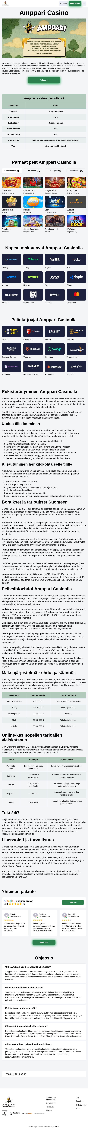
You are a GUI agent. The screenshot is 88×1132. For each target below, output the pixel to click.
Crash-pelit (53, 171)
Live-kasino (31, 171)
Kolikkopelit (74, 171)
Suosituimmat (10, 171)
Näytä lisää (44, 942)
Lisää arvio (73, 902)
